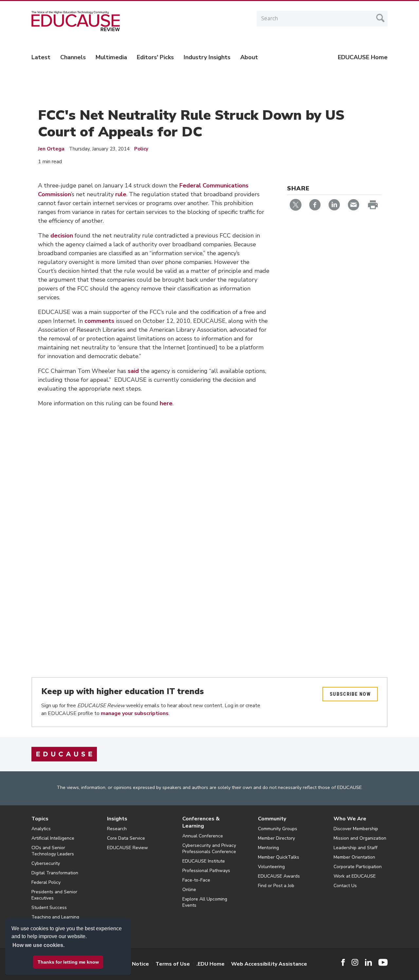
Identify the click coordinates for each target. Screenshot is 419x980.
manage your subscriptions (135, 713)
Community (272, 818)
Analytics (41, 829)
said (133, 371)
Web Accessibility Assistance (269, 964)
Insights (117, 818)
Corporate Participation (358, 867)
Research (117, 829)
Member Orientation (354, 857)
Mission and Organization (360, 838)
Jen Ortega (51, 149)
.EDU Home (210, 964)
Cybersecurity (45, 863)
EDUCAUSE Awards (279, 876)
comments (99, 321)
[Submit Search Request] (380, 18)
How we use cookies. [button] (38, 945)
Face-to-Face (196, 880)
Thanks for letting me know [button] (68, 962)
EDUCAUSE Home (363, 57)
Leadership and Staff (355, 848)
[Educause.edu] (64, 754)
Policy (141, 149)
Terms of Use (172, 964)
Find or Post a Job (276, 886)
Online (189, 889)
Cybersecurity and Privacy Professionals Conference (209, 848)
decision (61, 235)
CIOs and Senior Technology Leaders (52, 851)
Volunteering (271, 867)
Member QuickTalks (278, 857)
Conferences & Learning (201, 822)
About (249, 57)
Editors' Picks (155, 57)
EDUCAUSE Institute (203, 861)
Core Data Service (126, 838)
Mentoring (268, 848)
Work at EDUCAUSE (355, 876)
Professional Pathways (206, 870)
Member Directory (276, 838)
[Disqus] (153, 511)
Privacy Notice (131, 964)
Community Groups (277, 829)
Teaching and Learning (55, 917)
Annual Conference (202, 836)
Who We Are (350, 818)
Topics (39, 818)
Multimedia (111, 57)
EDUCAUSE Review (127, 848)
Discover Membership (356, 829)
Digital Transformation (54, 873)
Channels (73, 57)
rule (120, 194)
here (166, 403)
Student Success (49, 907)
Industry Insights (207, 57)
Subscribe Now (350, 694)
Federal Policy (46, 882)
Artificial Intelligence (52, 838)
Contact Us (345, 886)
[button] (320, 965)
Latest (40, 57)
